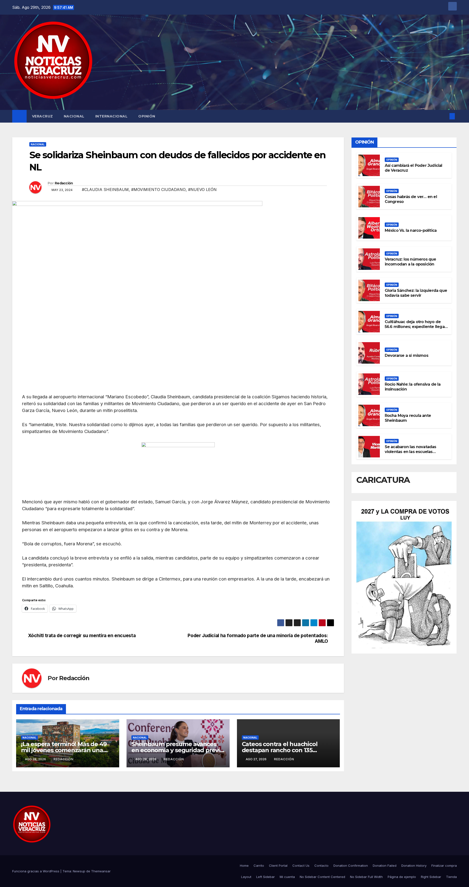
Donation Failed (384, 865)
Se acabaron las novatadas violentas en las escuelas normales (410, 451)
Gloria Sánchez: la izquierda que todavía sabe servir (416, 293)
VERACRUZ (42, 116)
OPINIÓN (146, 116)
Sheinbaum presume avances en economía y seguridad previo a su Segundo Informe (177, 750)
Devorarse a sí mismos (406, 355)
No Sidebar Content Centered (322, 877)
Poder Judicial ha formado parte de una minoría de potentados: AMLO (258, 638)
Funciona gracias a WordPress (36, 871)
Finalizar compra (444, 865)
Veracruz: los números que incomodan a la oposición (410, 262)
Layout (246, 877)
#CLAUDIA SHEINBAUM (105, 189)
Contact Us (300, 865)
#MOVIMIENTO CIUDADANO (158, 189)
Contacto (321, 865)
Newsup (79, 871)
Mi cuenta (287, 877)
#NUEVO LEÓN (202, 189)
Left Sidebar (265, 877)
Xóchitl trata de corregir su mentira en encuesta (82, 635)
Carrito (259, 865)
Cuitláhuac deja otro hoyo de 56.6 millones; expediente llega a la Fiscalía (415, 326)
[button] (444, 116)
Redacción (64, 183)
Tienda (451, 877)
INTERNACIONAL (111, 116)
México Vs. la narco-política (411, 230)
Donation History (413, 865)
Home (244, 865)
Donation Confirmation (350, 865)
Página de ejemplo (402, 877)
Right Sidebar (431, 877)
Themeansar (101, 871)
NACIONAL (74, 116)
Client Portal (278, 865)
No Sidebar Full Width (366, 877)
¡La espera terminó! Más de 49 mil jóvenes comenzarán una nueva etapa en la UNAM (64, 750)
